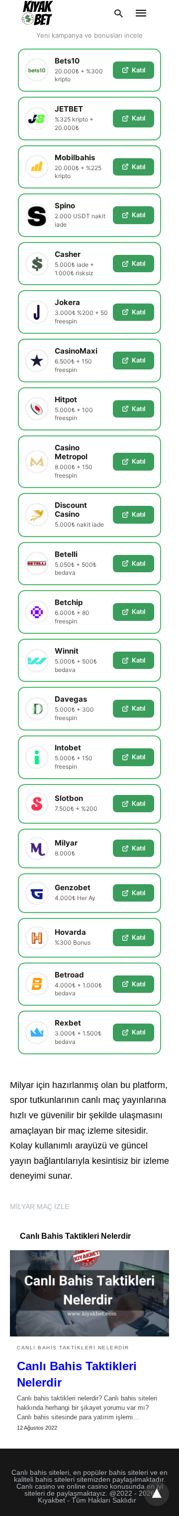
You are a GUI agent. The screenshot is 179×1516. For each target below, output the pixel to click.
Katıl (138, 70)
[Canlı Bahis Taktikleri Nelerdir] (89, 1293)
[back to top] (156, 1493)
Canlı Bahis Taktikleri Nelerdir (73, 1347)
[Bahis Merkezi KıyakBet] (37, 13)
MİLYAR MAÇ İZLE (39, 1207)
